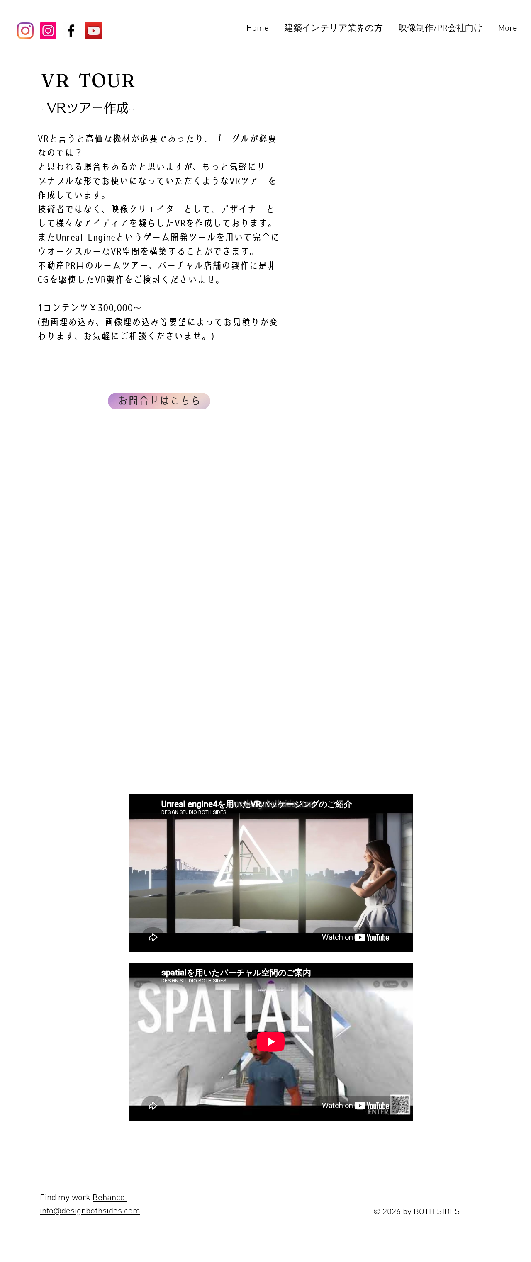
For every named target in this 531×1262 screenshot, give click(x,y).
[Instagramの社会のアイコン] (48, 30)
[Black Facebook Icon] (71, 30)
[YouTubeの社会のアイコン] (93, 30)
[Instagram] (25, 30)
